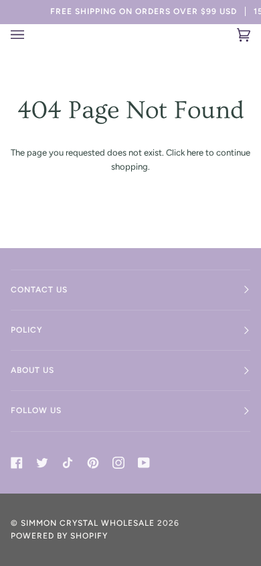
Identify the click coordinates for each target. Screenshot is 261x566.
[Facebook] (17, 463)
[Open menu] (26, 35)
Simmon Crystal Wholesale (88, 523)
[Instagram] (118, 463)
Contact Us (39, 289)
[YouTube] (144, 463)
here (195, 153)
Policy (27, 330)
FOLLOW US (36, 410)
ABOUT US (32, 370)
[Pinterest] (93, 463)
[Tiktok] (68, 463)
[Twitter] (42, 463)
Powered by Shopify (59, 536)
